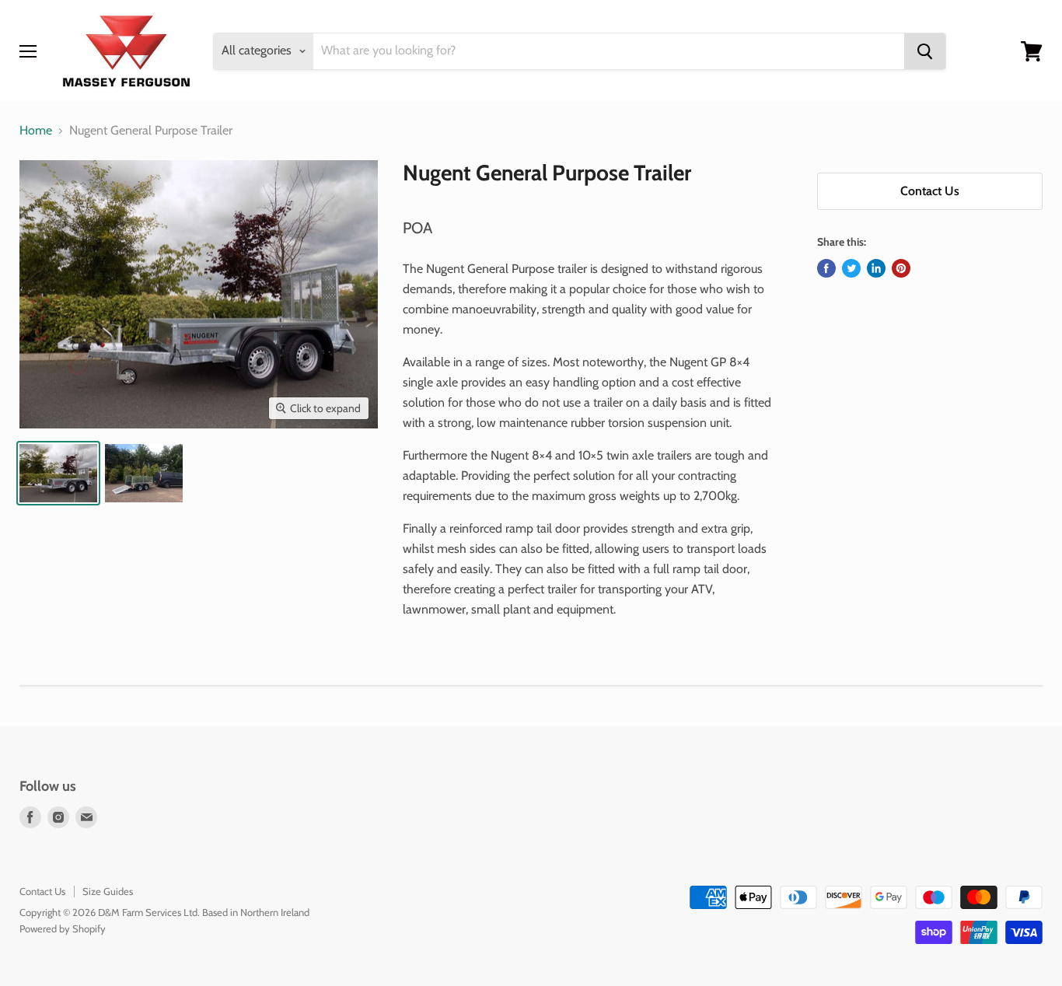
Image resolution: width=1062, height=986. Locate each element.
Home (35, 131)
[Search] (924, 51)
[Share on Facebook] (826, 268)
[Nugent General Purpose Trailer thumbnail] (58, 473)
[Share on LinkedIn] (876, 268)
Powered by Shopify (62, 928)
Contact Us (929, 191)
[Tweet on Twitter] (851, 268)
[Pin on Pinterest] (901, 268)
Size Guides (107, 891)
